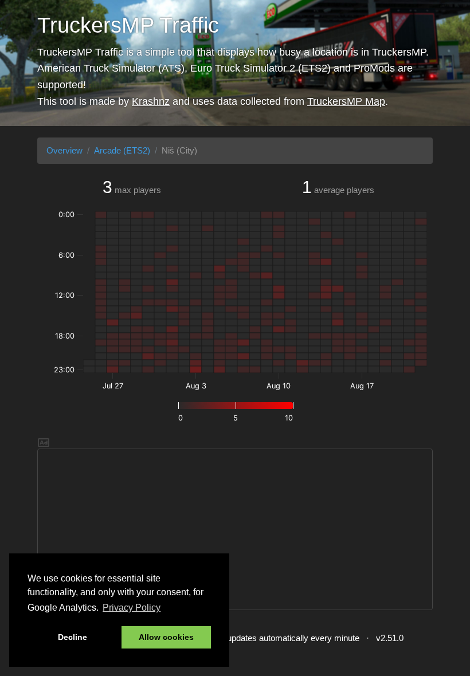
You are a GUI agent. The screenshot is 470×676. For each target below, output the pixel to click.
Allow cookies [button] (166, 637)
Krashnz (151, 101)
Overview (64, 150)
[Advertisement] (235, 529)
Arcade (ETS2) (122, 150)
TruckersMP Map (346, 101)
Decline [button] (72, 637)
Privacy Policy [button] (131, 607)
